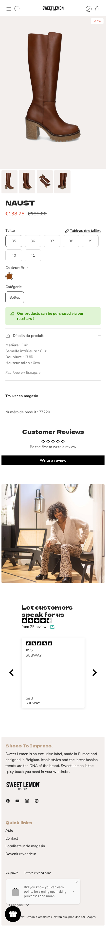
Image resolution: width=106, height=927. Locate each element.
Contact (11, 838)
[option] (53, 92)
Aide (9, 830)
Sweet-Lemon (25, 917)
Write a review (53, 460)
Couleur (17, 267)
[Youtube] (17, 801)
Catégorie (13, 286)
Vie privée (11, 873)
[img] (55, 621)
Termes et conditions (37, 873)
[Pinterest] (36, 801)
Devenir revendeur (20, 853)
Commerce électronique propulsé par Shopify (66, 917)
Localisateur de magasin (25, 846)
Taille (10, 230)
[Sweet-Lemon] (53, 9)
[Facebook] (8, 801)
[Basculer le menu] (8, 8)
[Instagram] (27, 801)
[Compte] (86, 8)
